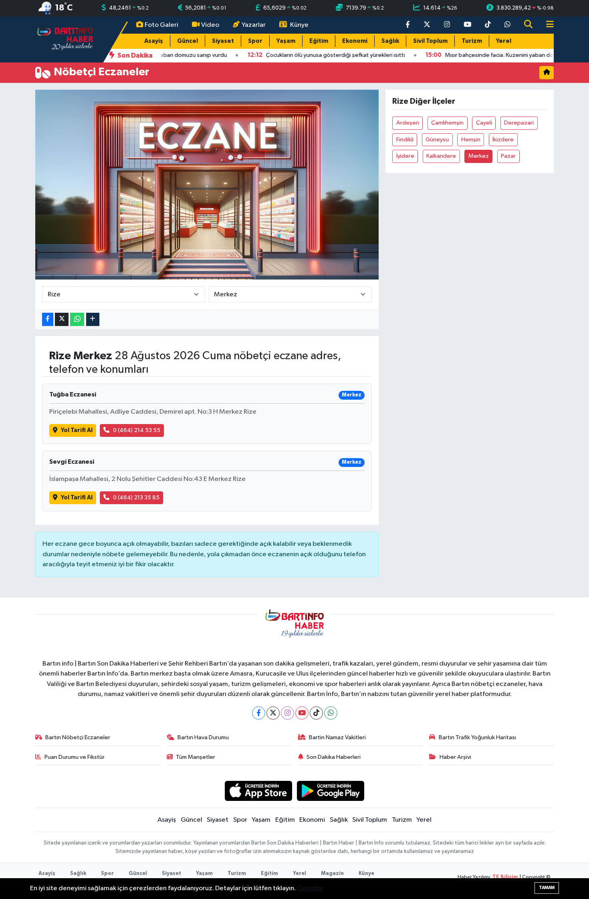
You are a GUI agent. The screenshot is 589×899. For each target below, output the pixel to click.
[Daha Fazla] (92, 319)
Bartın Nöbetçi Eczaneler (77, 737)
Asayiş (153, 41)
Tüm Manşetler (195, 757)
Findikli (405, 140)
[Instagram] (287, 713)
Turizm (472, 41)
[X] (273, 713)
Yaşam (285, 41)
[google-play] (330, 790)
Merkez (478, 156)
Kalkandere (441, 156)
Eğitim (318, 41)
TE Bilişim (505, 877)
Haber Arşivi (455, 757)
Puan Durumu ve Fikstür (74, 757)
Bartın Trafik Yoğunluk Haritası (477, 737)
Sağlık (390, 41)
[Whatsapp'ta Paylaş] (77, 319)
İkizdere (503, 140)
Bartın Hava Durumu (203, 737)
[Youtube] (302, 713)
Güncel (187, 41)
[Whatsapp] (330, 713)
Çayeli (484, 123)
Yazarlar (254, 25)
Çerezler (310, 888)
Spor (255, 41)
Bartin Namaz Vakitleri (337, 737)
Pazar (508, 156)
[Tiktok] (316, 713)
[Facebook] (258, 713)
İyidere (405, 156)
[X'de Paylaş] (62, 319)
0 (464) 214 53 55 (136, 430)
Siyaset (223, 41)
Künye (299, 25)
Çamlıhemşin (447, 123)
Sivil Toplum (430, 41)
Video (210, 25)
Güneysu (437, 140)
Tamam (547, 887)
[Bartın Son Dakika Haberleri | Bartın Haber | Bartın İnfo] (65, 39)
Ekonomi (354, 41)
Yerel (503, 41)
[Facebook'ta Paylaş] (47, 319)
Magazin (332, 873)
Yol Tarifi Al (77, 430)
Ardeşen (407, 123)
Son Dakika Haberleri (334, 757)
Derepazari (519, 123)
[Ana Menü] (546, 25)
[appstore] (258, 790)
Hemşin (470, 140)
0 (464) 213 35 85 (136, 498)
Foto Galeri (161, 25)
